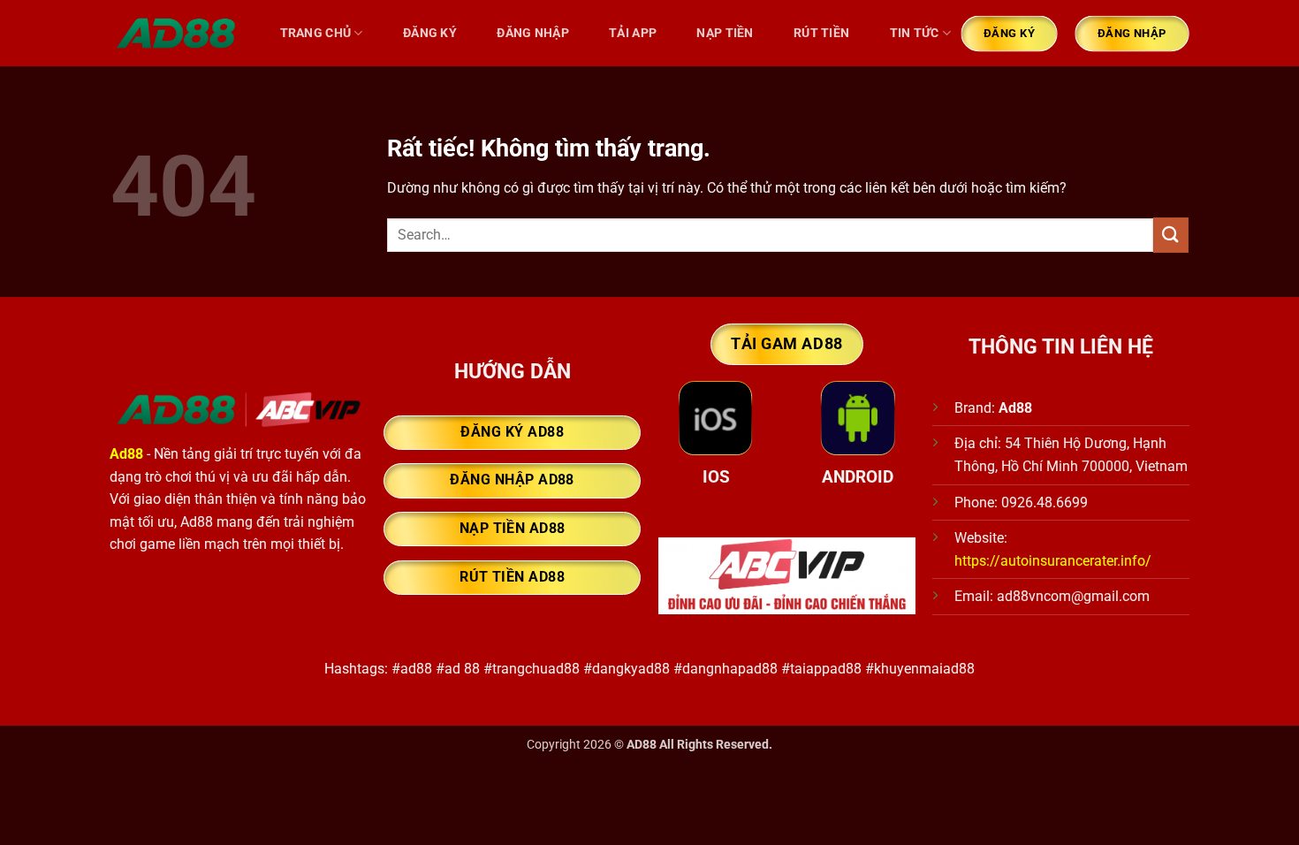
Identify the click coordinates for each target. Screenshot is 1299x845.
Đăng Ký (430, 33)
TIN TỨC (914, 33)
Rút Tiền (821, 33)
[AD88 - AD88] (176, 32)
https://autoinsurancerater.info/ (1052, 560)
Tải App (633, 33)
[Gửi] (1171, 234)
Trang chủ (316, 33)
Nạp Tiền (724, 33)
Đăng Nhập (533, 33)
